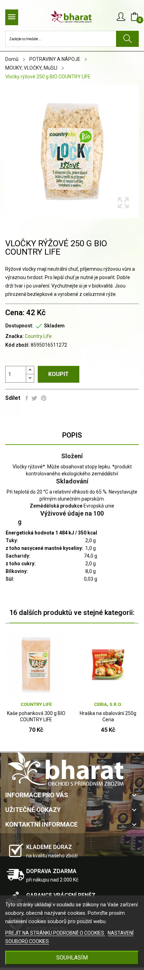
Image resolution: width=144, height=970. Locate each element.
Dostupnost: (19, 325)
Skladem (54, 325)
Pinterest (43, 398)
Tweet (34, 398)
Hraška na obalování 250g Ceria (108, 716)
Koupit (58, 374)
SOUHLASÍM (72, 957)
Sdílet (27, 398)
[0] (134, 17)
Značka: (14, 336)
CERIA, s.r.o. (108, 704)
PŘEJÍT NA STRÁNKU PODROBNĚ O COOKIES (55, 933)
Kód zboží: (17, 345)
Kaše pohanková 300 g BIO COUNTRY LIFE (36, 716)
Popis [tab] (72, 435)
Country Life (38, 336)
